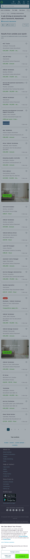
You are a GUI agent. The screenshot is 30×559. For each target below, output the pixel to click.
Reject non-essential (8, 556)
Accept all (22, 556)
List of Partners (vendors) (7, 542)
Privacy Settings (23, 536)
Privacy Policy (7, 539)
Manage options (15, 552)
